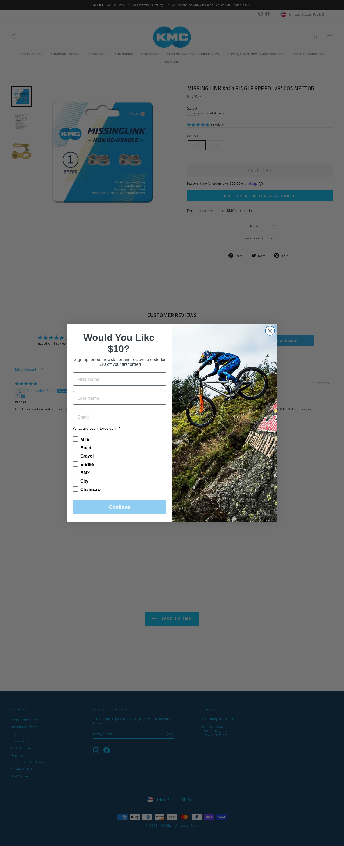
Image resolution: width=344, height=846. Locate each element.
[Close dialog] (270, 330)
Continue (119, 506)
